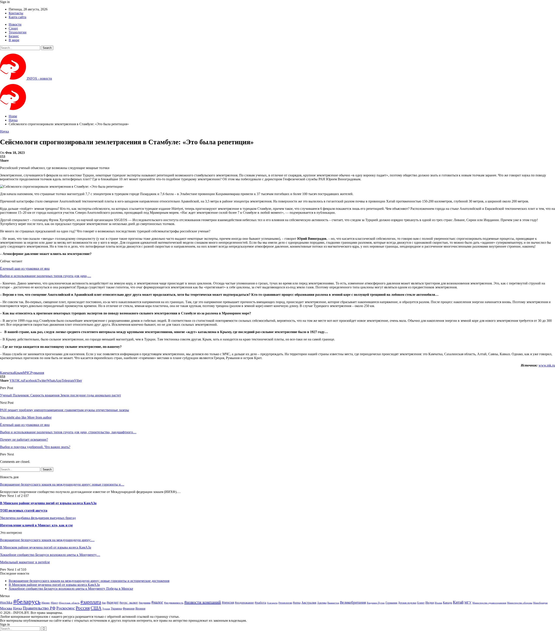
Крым (18, 373)
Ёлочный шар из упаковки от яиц (25, 268)
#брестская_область (69, 602)
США (96, 608)
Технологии (17, 32)
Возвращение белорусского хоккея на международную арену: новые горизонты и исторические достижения (89, 581)
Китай (458, 602)
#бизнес (45, 602)
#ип (104, 602)
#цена (296, 602)
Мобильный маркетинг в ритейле (25, 562)
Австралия (308, 602)
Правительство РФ (39, 608)
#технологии (285, 602)
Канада (447, 602)
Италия (438, 603)
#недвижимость (173, 602)
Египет (420, 602)
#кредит (113, 602)
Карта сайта (17, 17)
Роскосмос (65, 608)
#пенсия (228, 602)
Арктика (321, 602)
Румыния (37, 373)
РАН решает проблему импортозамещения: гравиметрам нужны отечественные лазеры (64, 410)
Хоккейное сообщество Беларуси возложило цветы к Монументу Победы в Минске (71, 588)
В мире (14, 40)
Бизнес (14, 36)
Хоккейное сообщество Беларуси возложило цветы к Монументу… (50, 555)
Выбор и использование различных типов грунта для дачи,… (45, 276)
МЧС (26, 373)
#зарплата (90, 602)
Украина (116, 608)
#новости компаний (202, 602)
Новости (15, 24)
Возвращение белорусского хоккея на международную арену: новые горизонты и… (62, 484)
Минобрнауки (540, 602)
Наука (4, 131)
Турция (106, 609)
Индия (429, 602)
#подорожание (244, 602)
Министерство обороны (519, 603)
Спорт (13, 28)
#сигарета (272, 602)
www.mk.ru (547, 365)
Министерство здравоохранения (489, 603)
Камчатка (7, 373)
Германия (391, 602)
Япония (140, 608)
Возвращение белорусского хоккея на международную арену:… (47, 540)
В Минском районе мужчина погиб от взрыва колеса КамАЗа (48, 503)
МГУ (468, 602)
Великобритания (353, 602)
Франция (128, 608)
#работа (260, 602)
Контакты (16, 13)
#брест (54, 602)
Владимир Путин (376, 603)
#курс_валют (128, 602)
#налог (157, 602)
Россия (83, 608)
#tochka (6, 602)
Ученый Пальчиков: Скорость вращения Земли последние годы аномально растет (60, 395)
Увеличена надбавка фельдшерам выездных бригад (38, 518)
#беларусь (27, 601)
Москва (6, 608)
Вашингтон (333, 602)
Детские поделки (407, 602)
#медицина (144, 602)
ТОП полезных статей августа (23, 510)
